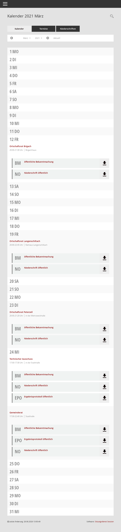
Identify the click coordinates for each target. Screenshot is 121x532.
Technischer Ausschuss (21, 358)
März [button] (26, 38)
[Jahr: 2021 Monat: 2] (11, 38)
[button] (104, 163)
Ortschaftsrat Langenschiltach (25, 241)
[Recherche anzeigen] (111, 16)
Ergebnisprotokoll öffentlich (38, 396)
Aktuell (56, 38)
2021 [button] (37, 38)
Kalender (19, 28)
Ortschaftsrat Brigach (20, 146)
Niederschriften (68, 28)
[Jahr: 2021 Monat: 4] (47, 38)
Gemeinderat (16, 412)
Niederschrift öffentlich (36, 173)
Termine (44, 28)
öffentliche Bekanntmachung (38, 162)
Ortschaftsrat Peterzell (21, 312)
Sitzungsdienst (104, 521)
